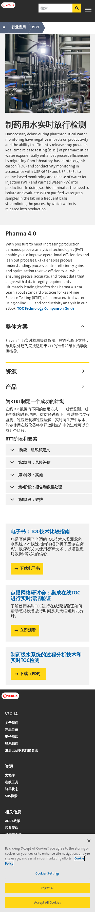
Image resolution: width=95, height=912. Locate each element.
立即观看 (28, 630)
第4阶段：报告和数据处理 (40, 487)
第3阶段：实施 (30, 474)
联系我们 (11, 743)
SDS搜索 (11, 796)
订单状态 (11, 789)
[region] (47, 873)
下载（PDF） (31, 673)
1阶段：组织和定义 (34, 449)
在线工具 (11, 782)
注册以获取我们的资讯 (21, 750)
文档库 (10, 775)
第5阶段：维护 (30, 499)
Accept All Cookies (47, 902)
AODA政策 (12, 821)
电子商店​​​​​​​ (11, 736)
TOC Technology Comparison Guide (45, 308)
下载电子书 (30, 568)
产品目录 (11, 729)
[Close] (88, 840)
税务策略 (11, 828)
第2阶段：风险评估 (34, 462)
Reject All (47, 888)
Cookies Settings (47, 873)
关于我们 (11, 723)
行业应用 (19, 27)
